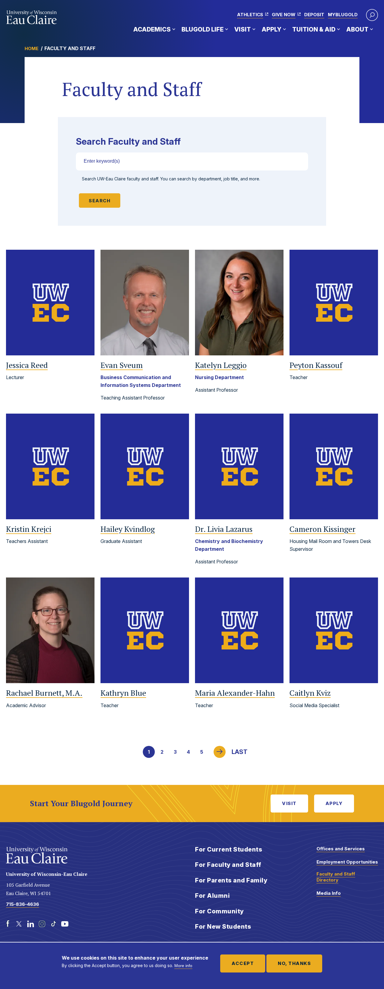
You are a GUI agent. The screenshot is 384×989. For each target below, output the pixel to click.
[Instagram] (42, 924)
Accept (243, 963)
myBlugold (343, 14)
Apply (271, 29)
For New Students (223, 926)
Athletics (250, 14)
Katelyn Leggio (221, 365)
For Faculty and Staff (228, 864)
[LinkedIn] (30, 924)
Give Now (284, 14)
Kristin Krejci (28, 529)
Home (31, 48)
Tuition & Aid (313, 29)
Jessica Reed (27, 365)
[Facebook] (8, 924)
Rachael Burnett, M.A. (44, 693)
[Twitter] (19, 924)
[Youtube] (64, 924)
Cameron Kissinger (323, 529)
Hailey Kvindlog (127, 529)
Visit (242, 29)
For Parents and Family (231, 880)
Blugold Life (203, 29)
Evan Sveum (121, 365)
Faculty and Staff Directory (335, 877)
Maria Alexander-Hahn (235, 693)
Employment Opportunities (347, 862)
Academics (152, 29)
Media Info (328, 893)
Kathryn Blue (123, 693)
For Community (219, 911)
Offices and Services (340, 849)
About (357, 29)
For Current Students (228, 849)
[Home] (31, 17)
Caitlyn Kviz (310, 693)
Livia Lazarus (224, 529)
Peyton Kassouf (316, 365)
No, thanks (294, 963)
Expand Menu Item (173, 29)
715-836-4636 (22, 904)
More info (183, 965)
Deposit (314, 14)
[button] (372, 15)
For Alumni (212, 895)
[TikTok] (53, 924)
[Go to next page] (220, 752)
